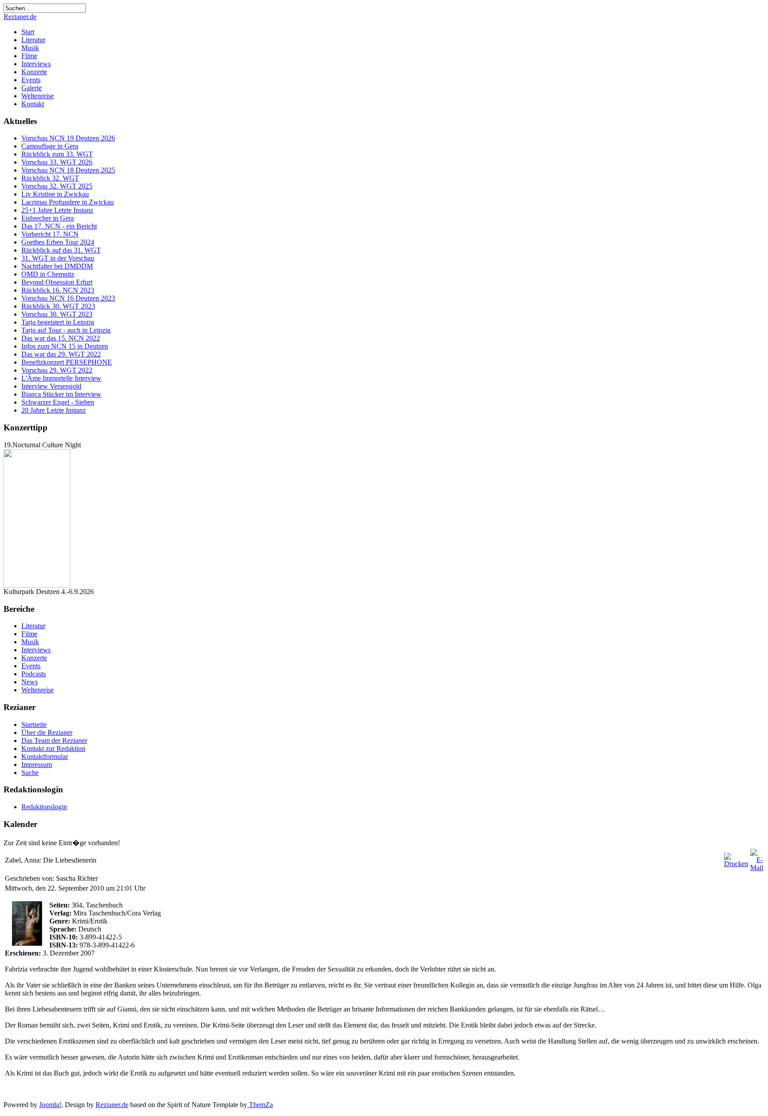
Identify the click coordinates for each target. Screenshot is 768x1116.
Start (27, 32)
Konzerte (34, 72)
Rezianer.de (20, 16)
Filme (29, 56)
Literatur (33, 40)
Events (30, 80)
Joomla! (50, 1104)
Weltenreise (37, 96)
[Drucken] (736, 863)
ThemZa (260, 1104)
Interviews (36, 64)
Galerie (31, 88)
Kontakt (32, 104)
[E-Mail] (756, 867)
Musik (30, 48)
